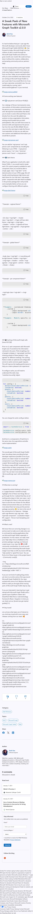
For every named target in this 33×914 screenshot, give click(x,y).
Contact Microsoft (24, 909)
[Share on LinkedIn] (13, 733)
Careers (16, 901)
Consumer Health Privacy (7, 909)
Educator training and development (10, 887)
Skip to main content (6, 1)
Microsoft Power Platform (10, 893)
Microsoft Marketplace (16, 899)
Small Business (11, 895)
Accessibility (11, 905)
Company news (4, 903)
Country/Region (9, 830)
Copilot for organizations (18, 873)
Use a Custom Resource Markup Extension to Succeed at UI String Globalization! (14, 804)
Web (20, 724)
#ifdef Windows (14, 8)
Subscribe (7, 845)
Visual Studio (10, 901)
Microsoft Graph (13, 720)
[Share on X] (8, 733)
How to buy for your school (22, 885)
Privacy (2, 911)
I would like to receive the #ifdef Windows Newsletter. (15, 839)
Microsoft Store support (25, 877)
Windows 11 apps (28, 875)
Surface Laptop (11, 871)
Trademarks (24, 911)
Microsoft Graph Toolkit (9, 724)
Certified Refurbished (19, 879)
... (11, 10)
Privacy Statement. (15, 840)
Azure (17, 895)
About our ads (12, 913)
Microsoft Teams (21, 893)
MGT (4, 720)
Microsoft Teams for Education (20, 883)
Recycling (4, 913)
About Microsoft (23, 901)
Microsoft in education (24, 881)
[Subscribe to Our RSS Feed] (5, 858)
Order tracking (9, 879)
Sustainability (18, 905)
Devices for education (6, 883)
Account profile (4, 877)
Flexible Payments (13, 881)
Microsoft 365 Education (7, 885)
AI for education (9, 889)
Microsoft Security (12, 891)
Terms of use (17, 911)
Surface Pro (3, 871)
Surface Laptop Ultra (21, 871)
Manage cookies (8, 911)
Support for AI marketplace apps (18, 897)
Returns (2, 879)
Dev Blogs (5, 8)
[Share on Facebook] (3, 733)
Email (6, 822)
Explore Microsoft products (14, 875)
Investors (23, 903)
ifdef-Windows (7, 712)
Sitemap (16, 909)
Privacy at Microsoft (14, 903)
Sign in (28, 6)
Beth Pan (10, 34)
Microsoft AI (3, 891)
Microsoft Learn (4, 897)
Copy (26, 195)
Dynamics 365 (22, 891)
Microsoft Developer (24, 895)
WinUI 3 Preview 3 (9, 789)
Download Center (14, 877)
